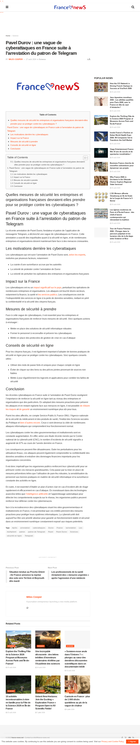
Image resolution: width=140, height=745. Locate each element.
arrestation (25, 528)
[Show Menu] (7, 7)
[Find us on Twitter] (126, 737)
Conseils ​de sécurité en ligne (23, 145)
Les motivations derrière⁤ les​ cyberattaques (29, 134)
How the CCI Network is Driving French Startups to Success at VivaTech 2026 (121, 85)
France (60, 528)
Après (14, 528)
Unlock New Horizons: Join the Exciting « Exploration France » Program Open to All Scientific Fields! (46, 702)
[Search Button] (133, 7)
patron (22, 532)
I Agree (132, 741)
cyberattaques (39, 528)
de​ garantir (24, 409)
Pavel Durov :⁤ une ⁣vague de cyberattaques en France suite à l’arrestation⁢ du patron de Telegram (46, 169)
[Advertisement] (72, 24)
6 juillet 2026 (70, 709)
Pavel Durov (61, 532)
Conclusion (15, 148)
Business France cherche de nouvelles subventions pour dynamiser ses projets (122, 165)
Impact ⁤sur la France (19, 138)
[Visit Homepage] (70, 7)
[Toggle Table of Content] (84, 158)
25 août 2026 (11, 667)
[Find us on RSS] (133, 737)
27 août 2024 (31, 59)
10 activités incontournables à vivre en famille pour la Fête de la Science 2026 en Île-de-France (18, 702)
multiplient (11, 532)
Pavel (50, 532)
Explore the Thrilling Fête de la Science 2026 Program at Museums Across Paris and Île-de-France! (18, 657)
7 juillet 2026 (41, 712)
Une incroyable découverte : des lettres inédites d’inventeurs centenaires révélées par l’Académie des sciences (47, 657)
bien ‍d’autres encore (30, 423)
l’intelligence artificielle (37, 494)
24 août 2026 (41, 667)
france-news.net (18, 738)
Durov (51, 528)
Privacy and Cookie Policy (112, 741)
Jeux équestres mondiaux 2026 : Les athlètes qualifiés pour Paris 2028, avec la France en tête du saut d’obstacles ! (121, 102)
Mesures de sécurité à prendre (24, 141)
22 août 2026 (11, 712)
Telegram (29, 536)
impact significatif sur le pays (47, 287)
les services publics (47, 294)
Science (15, 36)
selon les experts (77, 255)
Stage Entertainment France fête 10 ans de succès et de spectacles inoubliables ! (121, 151)
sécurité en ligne (14, 536)
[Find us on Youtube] (130, 737)
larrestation (71, 528)
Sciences (74, 532)
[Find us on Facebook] (122, 737)
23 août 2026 (70, 670)
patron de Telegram (36, 532)
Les (80, 528)
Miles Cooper (16, 59)
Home (8, 36)
